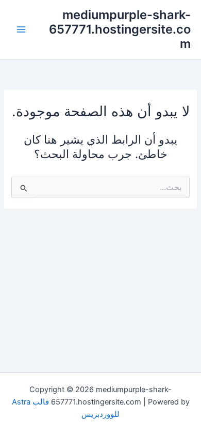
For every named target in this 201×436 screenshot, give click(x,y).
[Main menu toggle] (21, 29)
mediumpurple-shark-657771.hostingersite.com (120, 29)
